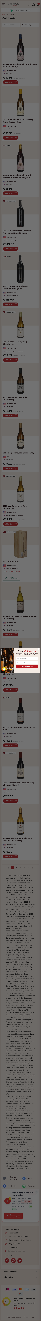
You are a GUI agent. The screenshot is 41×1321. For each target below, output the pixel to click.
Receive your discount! (27, 666)
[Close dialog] (38, 649)
